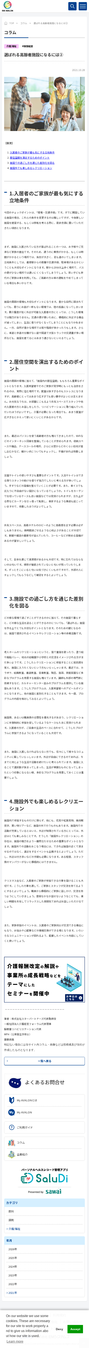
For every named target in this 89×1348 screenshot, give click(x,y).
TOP (11, 23)
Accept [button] (75, 1329)
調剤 (11, 1220)
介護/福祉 (14, 1229)
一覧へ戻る (44, 1061)
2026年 (12, 1249)
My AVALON (24, 1112)
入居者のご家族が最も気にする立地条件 (32, 152)
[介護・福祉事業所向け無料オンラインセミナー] (44, 979)
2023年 (12, 1275)
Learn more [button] (15, 1341)
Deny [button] (59, 1329)
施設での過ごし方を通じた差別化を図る (32, 162)
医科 (11, 1211)
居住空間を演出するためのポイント (30, 157)
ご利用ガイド (25, 1127)
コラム (23, 23)
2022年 (12, 1284)
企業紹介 (22, 1154)
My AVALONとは (27, 1100)
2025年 (12, 1258)
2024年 (12, 1266)
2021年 (12, 1293)
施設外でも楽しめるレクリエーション (31, 168)
